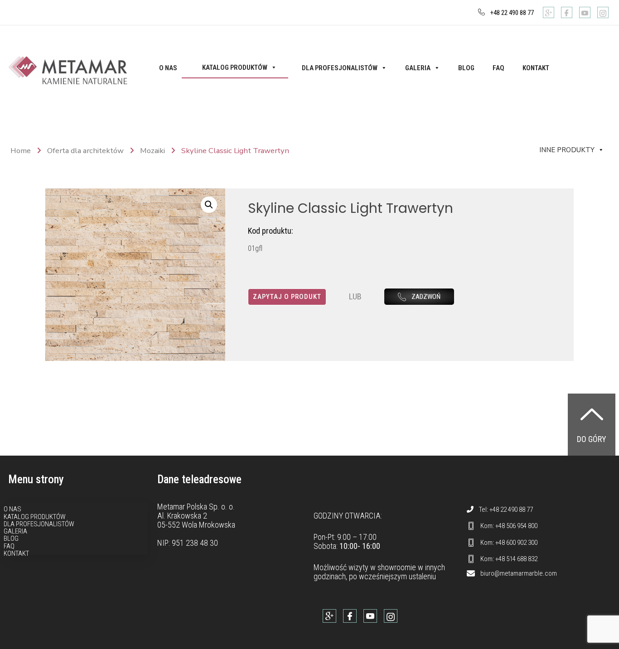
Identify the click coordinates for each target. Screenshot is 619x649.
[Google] (548, 12)
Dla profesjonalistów (339, 68)
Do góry (591, 439)
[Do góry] (591, 414)
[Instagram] (603, 12)
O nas (168, 68)
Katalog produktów (234, 67)
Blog (466, 68)
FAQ (498, 68)
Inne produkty (567, 149)
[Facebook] (566, 12)
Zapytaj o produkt (287, 297)
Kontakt (535, 68)
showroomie (396, 567)
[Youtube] (584, 12)
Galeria (417, 68)
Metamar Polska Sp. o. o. (196, 506)
